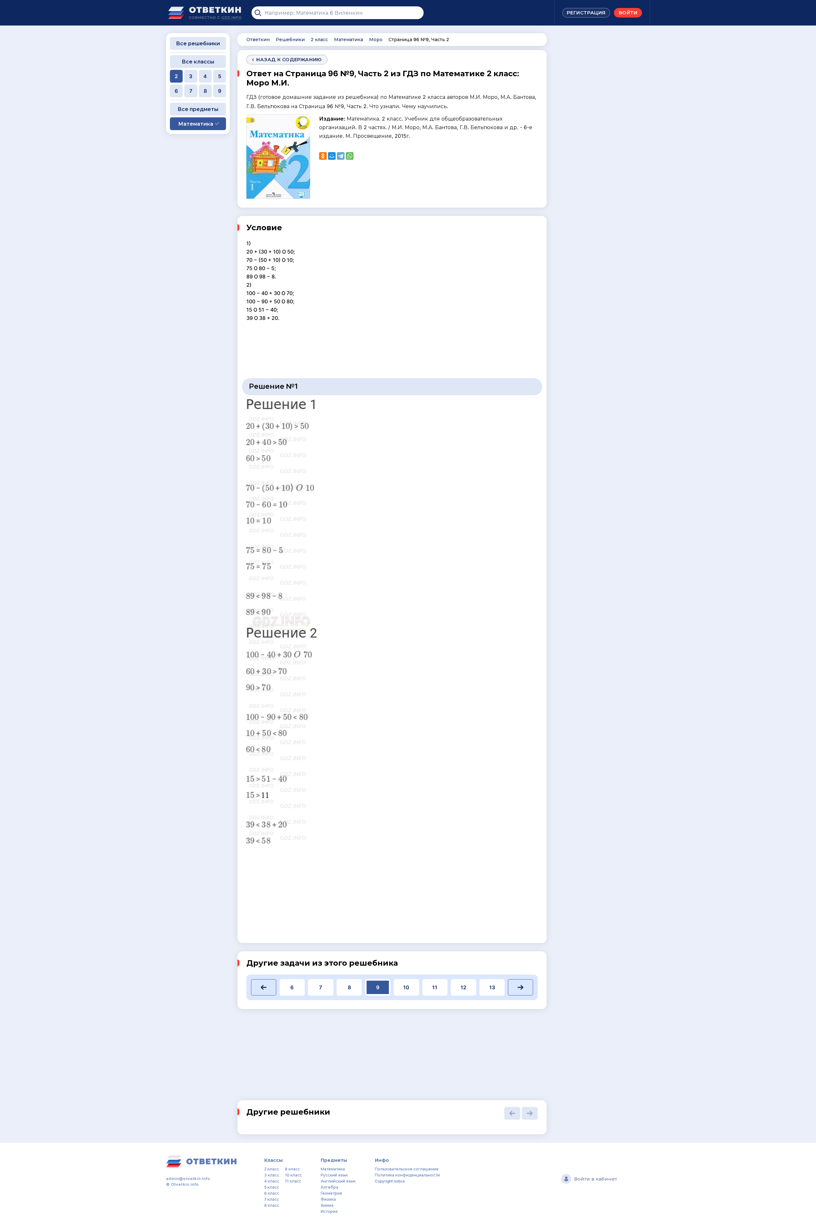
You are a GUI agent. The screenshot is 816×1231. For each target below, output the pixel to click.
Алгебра (329, 1187)
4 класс (271, 1181)
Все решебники (198, 43)
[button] (263, 987)
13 (492, 987)
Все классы (198, 61)
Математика (333, 1169)
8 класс (271, 1205)
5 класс (271, 1187)
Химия (327, 1205)
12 (463, 987)
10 (406, 987)
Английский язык (338, 1181)
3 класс (271, 1175)
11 (434, 987)
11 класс (293, 1181)
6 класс (271, 1193)
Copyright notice (390, 1181)
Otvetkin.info (185, 1184)
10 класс (293, 1175)
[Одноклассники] (323, 156)
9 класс (292, 1169)
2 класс (271, 1169)
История (329, 1211)
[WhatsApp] (349, 156)
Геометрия (331, 1193)
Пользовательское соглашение (407, 1169)
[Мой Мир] (332, 156)
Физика (328, 1199)
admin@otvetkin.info (188, 1178)
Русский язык (334, 1175)
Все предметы (198, 109)
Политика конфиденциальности (407, 1175)
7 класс (271, 1199)
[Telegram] (341, 156)
